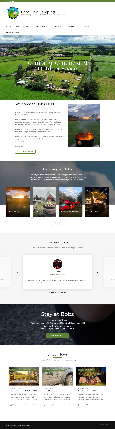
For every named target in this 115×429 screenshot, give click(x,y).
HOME (8, 26)
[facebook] (7, 1)
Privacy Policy (104, 424)
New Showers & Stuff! (53, 391)
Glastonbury (23, 370)
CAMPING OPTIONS (22, 26)
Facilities (47, 370)
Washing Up (48, 372)
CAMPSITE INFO (41, 26)
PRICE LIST (86, 26)
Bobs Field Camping (38, 12)
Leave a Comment (26, 405)
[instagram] (10, 1)
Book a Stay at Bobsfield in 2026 (23, 391)
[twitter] (13, 1)
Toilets (62, 370)
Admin (14, 405)
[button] (61, 223)
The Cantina (32, 370)
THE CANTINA (58, 26)
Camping (13, 370)
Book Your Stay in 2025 (87, 391)
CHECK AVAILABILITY (13, 32)
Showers (55, 370)
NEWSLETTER (72, 26)
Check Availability (25, 151)
